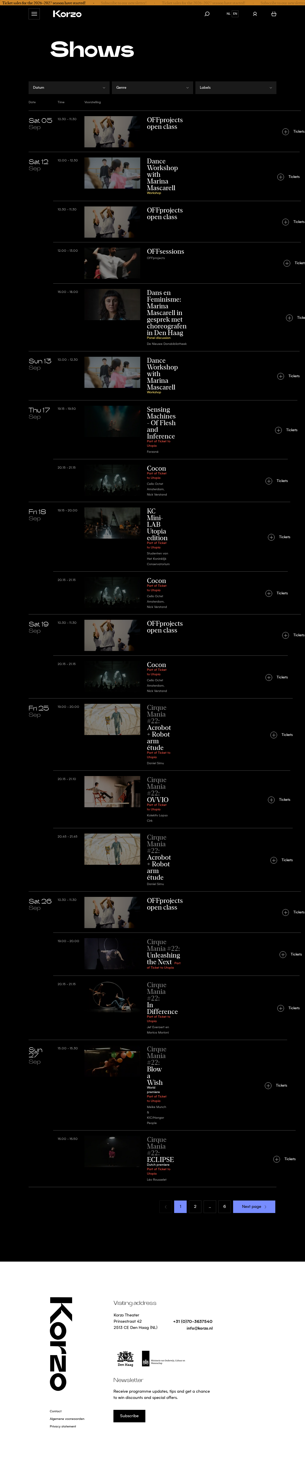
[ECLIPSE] (152, 1158)
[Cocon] (152, 480)
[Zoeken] (209, 14)
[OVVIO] (152, 799)
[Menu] (34, 13)
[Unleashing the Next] (152, 954)
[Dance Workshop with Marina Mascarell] (152, 176)
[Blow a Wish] (152, 1085)
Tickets (299, 132)
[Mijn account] (255, 14)
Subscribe (129, 1416)
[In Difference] (152, 1008)
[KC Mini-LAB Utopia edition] (152, 536)
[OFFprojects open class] (152, 131)
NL (228, 13)
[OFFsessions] (152, 262)
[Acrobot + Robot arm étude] (152, 734)
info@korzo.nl (200, 1328)
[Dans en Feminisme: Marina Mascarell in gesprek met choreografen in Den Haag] (152, 317)
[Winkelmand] (273, 13)
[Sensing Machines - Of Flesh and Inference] (152, 429)
